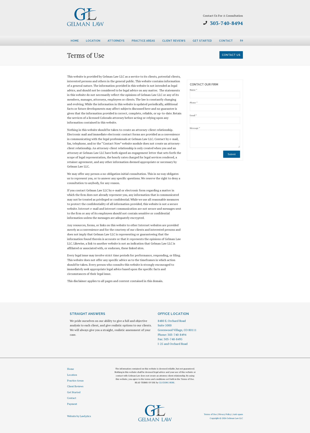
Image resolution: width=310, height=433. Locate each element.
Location (93, 40)
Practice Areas (143, 40)
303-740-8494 (226, 23)
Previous (63, 42)
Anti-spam (238, 414)
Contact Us (231, 54)
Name (193, 90)
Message (195, 128)
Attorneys (116, 40)
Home (75, 40)
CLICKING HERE (167, 382)
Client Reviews (173, 40)
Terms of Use (210, 414)
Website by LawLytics (79, 416)
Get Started (202, 40)
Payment (72, 404)
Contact (226, 40)
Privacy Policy (225, 414)
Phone (194, 102)
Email (193, 115)
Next (247, 42)
